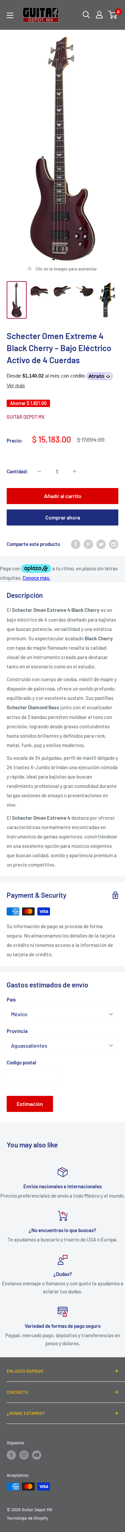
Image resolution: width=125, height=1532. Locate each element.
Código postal (21, 1062)
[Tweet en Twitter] (101, 544)
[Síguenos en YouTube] (36, 1455)
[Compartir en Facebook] (75, 544)
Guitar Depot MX (25, 417)
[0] (113, 15)
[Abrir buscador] (86, 14)
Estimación (30, 1104)
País (11, 999)
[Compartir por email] (113, 544)
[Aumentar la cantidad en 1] (75, 471)
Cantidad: (17, 471)
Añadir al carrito (62, 496)
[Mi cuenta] (99, 14)
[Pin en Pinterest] (88, 544)
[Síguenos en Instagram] (24, 1455)
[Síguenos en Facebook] (11, 1455)
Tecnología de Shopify (27, 1518)
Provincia (17, 1031)
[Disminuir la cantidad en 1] (39, 471)
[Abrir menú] (10, 15)
